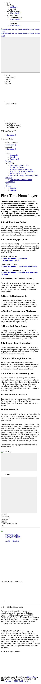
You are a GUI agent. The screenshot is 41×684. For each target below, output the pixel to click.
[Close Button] (19, 484)
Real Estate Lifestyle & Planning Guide (24, 173)
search (4, 519)
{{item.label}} (15, 13)
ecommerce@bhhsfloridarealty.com (18, 679)
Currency (13, 186)
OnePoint (8, 176)
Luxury (8, 159)
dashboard (13, 7)
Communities (10, 180)
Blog (7, 182)
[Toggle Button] (20, 52)
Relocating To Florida (18, 171)
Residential (14, 153)
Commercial (14, 157)
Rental (12, 155)
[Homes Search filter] (19, 502)
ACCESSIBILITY (12, 539)
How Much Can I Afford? (19, 163)
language (13, 188)
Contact (8, 184)
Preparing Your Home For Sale (21, 167)
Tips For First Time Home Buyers (22, 169)
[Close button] (19, 460)
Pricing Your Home (17, 165)
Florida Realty (32, 675)
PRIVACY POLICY (12, 535)
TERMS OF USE (11, 533)
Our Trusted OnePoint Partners (21, 178)
